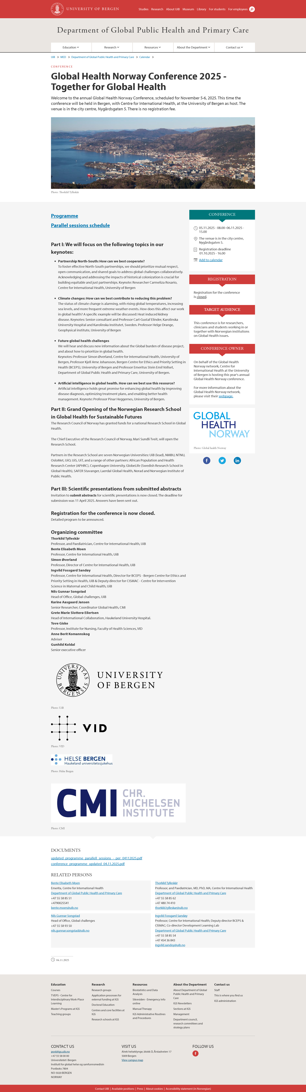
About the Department (192, 47)
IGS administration (225, 1001)
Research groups (101, 990)
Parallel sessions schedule (80, 225)
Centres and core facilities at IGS (108, 1012)
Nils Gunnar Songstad (65, 916)
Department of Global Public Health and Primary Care (153, 30)
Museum (188, 9)
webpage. (226, 396)
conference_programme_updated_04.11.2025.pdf (88, 863)
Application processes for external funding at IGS (106, 997)
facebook (196, 1054)
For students (217, 9)
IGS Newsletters (182, 1003)
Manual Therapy (142, 1008)
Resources (151, 47)
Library (201, 9)
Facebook (207, 460)
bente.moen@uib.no (64, 908)
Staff (217, 990)
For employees (238, 9)
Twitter (222, 460)
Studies (143, 9)
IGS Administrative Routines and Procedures (149, 1016)
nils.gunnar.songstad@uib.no (70, 930)
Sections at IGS (182, 1008)
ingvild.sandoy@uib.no (170, 945)
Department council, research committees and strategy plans (188, 1023)
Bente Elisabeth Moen (65, 883)
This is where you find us (228, 995)
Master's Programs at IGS (65, 1008)
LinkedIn (237, 460)
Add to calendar (211, 260)
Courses (55, 990)
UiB (53, 57)
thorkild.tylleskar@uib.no (171, 908)
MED (63, 57)
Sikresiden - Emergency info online (149, 1001)
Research (157, 9)
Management (181, 1014)
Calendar (144, 57)
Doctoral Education (103, 1004)
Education (69, 47)
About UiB (173, 9)
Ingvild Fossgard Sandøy (171, 916)
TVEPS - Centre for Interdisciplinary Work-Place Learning (67, 999)
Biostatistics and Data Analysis (145, 992)
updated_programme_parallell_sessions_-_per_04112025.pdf (96, 858)
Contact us (233, 47)
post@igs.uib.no (60, 1051)
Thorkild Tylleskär (166, 883)
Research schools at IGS (105, 1019)
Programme (64, 215)
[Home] (57, 9)
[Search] (252, 9)
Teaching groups (61, 1014)
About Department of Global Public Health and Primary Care (190, 994)
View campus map (132, 1060)
